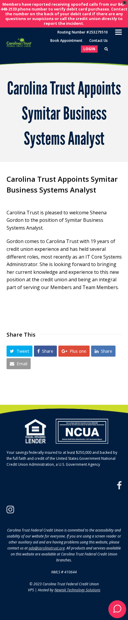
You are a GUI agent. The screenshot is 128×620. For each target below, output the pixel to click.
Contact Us (98, 40)
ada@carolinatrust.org (47, 548)
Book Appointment (66, 40)
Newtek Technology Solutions (77, 589)
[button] (20, 351)
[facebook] (119, 485)
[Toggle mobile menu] (118, 31)
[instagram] (10, 509)
